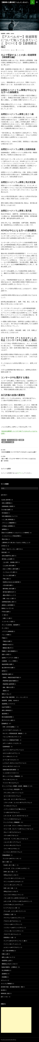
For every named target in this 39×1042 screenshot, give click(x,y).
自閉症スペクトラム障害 (7, 442)
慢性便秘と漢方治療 (8, 588)
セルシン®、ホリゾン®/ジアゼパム (14, 799)
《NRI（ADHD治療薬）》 (9, 727)
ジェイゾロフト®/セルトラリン (13, 894)
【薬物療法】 (5, 723)
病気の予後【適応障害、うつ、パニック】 (14, 697)
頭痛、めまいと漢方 (8, 598)
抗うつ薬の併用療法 (8, 950)
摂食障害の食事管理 (8, 684)
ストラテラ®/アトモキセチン (11, 730)
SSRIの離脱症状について (9, 516)
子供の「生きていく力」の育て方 (11, 549)
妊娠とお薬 (5, 954)
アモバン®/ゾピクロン (9, 779)
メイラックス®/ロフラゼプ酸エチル (14, 809)
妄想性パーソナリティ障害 (9, 657)
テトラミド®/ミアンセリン (11, 944)
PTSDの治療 (5, 611)
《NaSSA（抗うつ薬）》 (10, 865)
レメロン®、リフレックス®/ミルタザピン (16, 868)
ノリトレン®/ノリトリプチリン (13, 931)
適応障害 (4, 713)
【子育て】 (4, 546)
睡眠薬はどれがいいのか (9, 964)
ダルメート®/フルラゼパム (11, 832)
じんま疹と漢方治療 (8, 565)
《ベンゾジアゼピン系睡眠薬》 (11, 822)
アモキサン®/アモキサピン (11, 921)
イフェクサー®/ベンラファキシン (13, 878)
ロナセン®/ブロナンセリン (10, 766)
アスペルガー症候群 (12, 439)
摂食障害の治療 (6, 674)
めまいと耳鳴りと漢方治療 (10, 569)
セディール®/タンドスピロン (11, 743)
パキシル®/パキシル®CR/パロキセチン (15, 898)
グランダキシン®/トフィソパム (13, 792)
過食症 (5, 690)
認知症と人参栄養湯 (7, 605)
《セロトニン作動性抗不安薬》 (11, 740)
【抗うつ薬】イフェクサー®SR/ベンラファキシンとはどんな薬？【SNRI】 (18, 459)
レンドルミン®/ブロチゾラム (12, 852)
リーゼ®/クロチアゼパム (11, 812)
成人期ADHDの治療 (7, 667)
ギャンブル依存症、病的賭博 (10, 625)
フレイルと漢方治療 (8, 575)
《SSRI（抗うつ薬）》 (9, 888)
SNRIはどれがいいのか (10, 875)
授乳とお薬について (7, 957)
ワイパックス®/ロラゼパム (11, 819)
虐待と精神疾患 (6, 710)
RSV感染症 (5, 513)
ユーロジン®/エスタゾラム (11, 845)
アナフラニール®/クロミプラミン (13, 917)
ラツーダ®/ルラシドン (9, 756)
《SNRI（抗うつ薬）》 (9, 871)
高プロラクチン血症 (7, 720)
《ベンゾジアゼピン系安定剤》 (11, 789)
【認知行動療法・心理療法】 (9, 967)
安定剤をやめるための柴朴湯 (11, 582)
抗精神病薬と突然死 (7, 506)
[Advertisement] (16, 1020)
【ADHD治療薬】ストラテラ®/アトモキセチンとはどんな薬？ (19, 451)
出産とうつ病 (6, 618)
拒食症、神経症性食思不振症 (11, 677)
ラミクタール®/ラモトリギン (11, 858)
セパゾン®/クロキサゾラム (11, 796)
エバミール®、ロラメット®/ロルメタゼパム (16, 825)
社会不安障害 (5, 707)
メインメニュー (37, 2)
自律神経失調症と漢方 (8, 602)
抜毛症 (4, 671)
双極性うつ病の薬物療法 (9, 651)
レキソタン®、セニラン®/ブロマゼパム (15, 815)
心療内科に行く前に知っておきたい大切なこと (15, 542)
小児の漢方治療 (7, 585)
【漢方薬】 (4, 552)
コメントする (20, 50)
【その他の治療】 (6, 509)
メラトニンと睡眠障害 (8, 523)
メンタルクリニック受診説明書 (11, 536)
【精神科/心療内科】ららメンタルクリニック (15, 2)
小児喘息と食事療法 (7, 526)
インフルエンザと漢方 (9, 572)
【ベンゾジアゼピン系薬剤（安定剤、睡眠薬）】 (16, 786)
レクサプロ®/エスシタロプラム (13, 904)
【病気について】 (6, 608)
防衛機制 (4, 977)
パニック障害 (5, 634)
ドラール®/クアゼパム (10, 835)
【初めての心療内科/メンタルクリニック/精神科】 (15, 532)
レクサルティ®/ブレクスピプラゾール (13, 763)
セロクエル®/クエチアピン (10, 753)
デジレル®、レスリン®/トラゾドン (14, 911)
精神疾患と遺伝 (5, 993)
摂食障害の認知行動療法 (10, 681)
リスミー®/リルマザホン (11, 848)
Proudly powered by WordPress (8, 1039)
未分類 (3, 990)
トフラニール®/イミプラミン (12, 924)
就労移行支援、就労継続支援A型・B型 (12, 987)
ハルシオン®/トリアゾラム (11, 842)
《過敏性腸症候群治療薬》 (9, 769)
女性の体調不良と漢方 (8, 555)
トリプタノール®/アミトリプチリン (14, 927)
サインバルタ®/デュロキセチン (13, 881)
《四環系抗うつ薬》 (8, 937)
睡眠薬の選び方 (7, 648)
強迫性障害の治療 (7, 664)
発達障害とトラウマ (7, 704)
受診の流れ (5, 539)
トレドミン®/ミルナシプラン (12, 885)
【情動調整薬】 (6, 855)
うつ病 (4, 615)
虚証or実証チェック (8, 595)
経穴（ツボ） (5, 996)
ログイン (20, 473)
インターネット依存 (7, 621)
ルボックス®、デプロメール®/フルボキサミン (17, 901)
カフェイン (4, 980)
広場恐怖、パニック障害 (9, 661)
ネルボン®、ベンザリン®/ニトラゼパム (15, 838)
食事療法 (4, 529)
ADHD (3, 439)
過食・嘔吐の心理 (8, 687)
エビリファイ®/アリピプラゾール (12, 750)
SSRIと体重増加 (6, 503)
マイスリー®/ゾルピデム (10, 783)
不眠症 (4, 638)
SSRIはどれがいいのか (10, 891)
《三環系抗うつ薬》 (8, 914)
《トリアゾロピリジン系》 (10, 908)
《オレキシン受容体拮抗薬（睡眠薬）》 (13, 733)
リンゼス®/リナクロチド (10, 773)
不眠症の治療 (6, 641)
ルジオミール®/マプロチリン (12, 947)
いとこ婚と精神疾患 (7, 519)
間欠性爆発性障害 (7, 717)
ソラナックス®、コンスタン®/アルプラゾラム (17, 802)
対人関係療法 (5, 970)
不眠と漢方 (6, 578)
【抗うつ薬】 (5, 862)
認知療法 (4, 973)
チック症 (4, 628)
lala (13, 50)
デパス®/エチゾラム (9, 806)
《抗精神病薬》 (6, 746)
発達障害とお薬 (6, 960)
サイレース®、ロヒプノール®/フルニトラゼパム (17, 829)
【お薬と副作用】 (6, 499)
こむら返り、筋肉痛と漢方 (10, 562)
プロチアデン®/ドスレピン (11, 934)
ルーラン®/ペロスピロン (10, 759)
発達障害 (21, 439)
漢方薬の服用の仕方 (8, 592)
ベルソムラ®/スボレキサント (11, 736)
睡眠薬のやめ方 (7, 644)
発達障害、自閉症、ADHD (7, 33)
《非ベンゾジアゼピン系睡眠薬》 (11, 776)
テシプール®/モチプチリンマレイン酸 (14, 941)
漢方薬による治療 (7, 559)
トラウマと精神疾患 (7, 631)
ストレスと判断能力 (6, 983)
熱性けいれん (5, 694)
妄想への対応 (5, 654)
